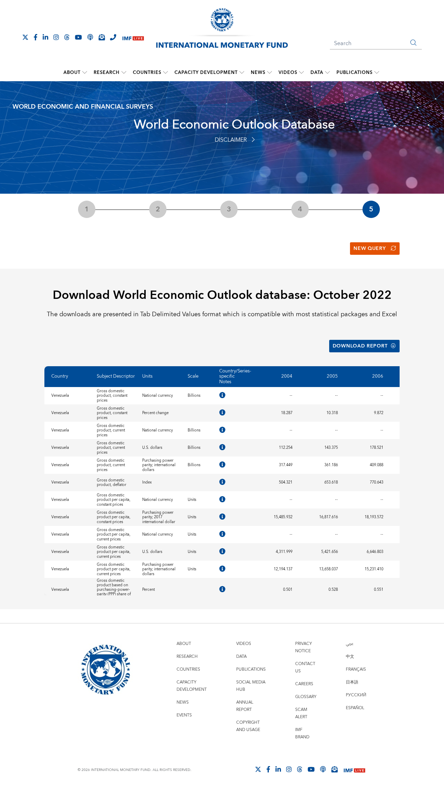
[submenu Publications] (377, 72)
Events (184, 715)
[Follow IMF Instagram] (56, 37)
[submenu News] (269, 72)
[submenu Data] (327, 72)
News (258, 72)
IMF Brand (302, 733)
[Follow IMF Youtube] (78, 37)
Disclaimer (231, 140)
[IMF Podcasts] (323, 769)
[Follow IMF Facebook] (35, 37)
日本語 (352, 682)
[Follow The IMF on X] (25, 37)
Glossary (305, 696)
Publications (354, 72)
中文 (350, 656)
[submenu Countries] (165, 72)
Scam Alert (301, 713)
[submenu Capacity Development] (242, 72)
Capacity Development (206, 72)
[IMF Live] (133, 37)
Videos (288, 72)
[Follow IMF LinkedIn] (45, 37)
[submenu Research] (124, 72)
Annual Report (244, 706)
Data (316, 72)
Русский (356, 695)
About (71, 72)
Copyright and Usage (248, 726)
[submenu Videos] (301, 72)
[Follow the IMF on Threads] (67, 37)
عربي (349, 643)
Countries (147, 72)
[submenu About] (84, 72)
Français (356, 669)
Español (355, 708)
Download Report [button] (360, 346)
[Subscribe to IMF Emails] (102, 37)
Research (107, 72)
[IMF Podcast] (90, 37)
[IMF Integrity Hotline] (113, 37)
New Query (369, 248)
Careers (304, 684)
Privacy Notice (303, 647)
